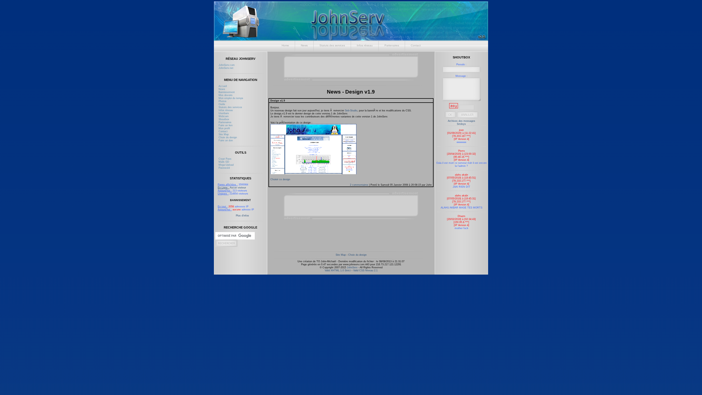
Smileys (461, 123)
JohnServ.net (226, 67)
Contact (416, 45)
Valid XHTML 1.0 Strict (338, 270)
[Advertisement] (351, 66)
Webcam (224, 116)
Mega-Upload (226, 164)
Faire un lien (226, 125)
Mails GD (224, 161)
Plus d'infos (242, 215)
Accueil (223, 86)
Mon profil (224, 128)
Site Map (224, 134)
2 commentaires (359, 184)
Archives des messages (461, 120)
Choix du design (228, 137)
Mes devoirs (226, 95)
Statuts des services (332, 45)
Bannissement (227, 92)
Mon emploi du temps (231, 98)
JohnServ (352, 267)
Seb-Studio (351, 110)
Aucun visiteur (232, 187)
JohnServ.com (227, 64)
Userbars (224, 113)
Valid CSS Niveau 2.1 (365, 270)
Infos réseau (365, 45)
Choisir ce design (280, 179)
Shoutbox (224, 119)
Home (285, 45)
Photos (223, 101)
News (304, 45)
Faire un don (226, 140)
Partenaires (391, 45)
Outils (222, 104)
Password (224, 167)
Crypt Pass (225, 158)
